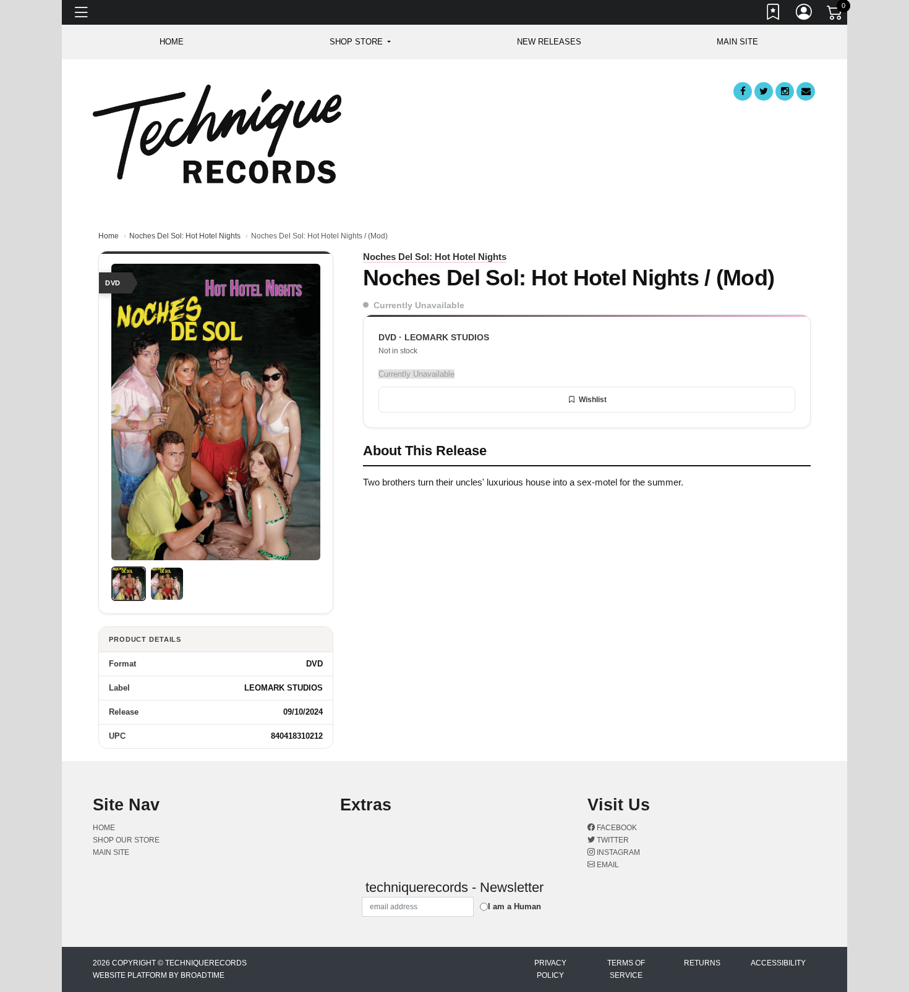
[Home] (217, 133)
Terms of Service (626, 969)
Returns (702, 963)
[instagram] (784, 91)
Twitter (612, 840)
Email (607, 864)
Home (108, 236)
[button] (360, 42)
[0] (835, 15)
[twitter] (763, 91)
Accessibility (778, 963)
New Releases (549, 41)
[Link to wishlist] (773, 14)
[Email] (805, 91)
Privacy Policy (550, 969)
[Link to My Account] (804, 14)
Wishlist (593, 399)
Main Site (737, 41)
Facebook (616, 827)
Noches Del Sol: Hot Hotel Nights (185, 236)
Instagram (617, 852)
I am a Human (514, 906)
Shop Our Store (126, 840)
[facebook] (742, 91)
